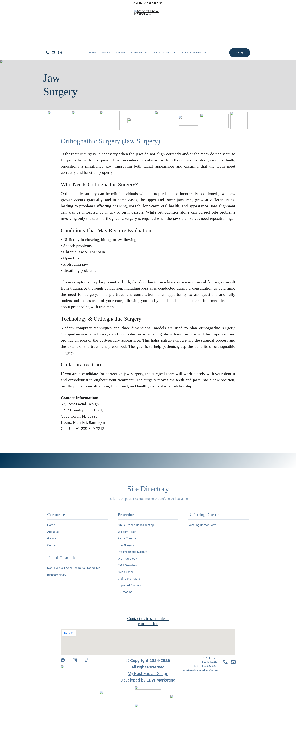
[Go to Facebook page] (63, 660)
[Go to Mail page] (55, 52)
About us (106, 52)
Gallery (239, 52)
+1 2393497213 (209, 661)
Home (92, 52)
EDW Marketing (160, 680)
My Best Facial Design (148, 673)
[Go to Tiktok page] (86, 660)
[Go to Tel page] (49, 52)
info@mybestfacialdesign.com (200, 669)
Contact (120, 52)
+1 (202, 665)
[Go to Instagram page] (60, 52)
